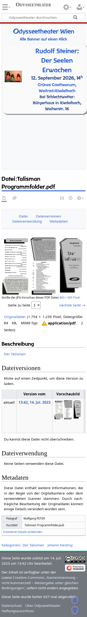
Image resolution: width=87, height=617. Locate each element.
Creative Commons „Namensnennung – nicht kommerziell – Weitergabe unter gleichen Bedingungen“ (40, 582)
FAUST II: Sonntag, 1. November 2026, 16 (45, 128)
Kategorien (11, 545)
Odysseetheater (33, 5)
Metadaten (59, 221)
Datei (23, 216)
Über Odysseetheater (43, 605)
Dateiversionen (48, 216)
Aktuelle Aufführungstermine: (45, 111)
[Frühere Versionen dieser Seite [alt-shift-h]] (70, 198)
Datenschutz (12, 605)
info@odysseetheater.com (52, 152)
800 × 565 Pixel (70, 297)
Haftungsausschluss (18, 610)
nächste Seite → (72, 305)
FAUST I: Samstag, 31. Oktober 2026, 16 (44, 122)
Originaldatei (15, 316)
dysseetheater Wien (43, 31)
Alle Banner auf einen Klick (43, 39)
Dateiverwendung (27, 221)
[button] (58, 323)
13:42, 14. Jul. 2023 (35, 402)
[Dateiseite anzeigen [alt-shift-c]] (4, 198)
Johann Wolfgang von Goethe (45, 116)
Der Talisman (15, 354)
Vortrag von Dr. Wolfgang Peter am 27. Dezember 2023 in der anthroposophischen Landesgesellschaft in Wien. (72, 80)
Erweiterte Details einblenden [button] (22, 532)
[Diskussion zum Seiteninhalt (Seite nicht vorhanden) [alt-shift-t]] (14, 198)
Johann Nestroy (60, 545)
